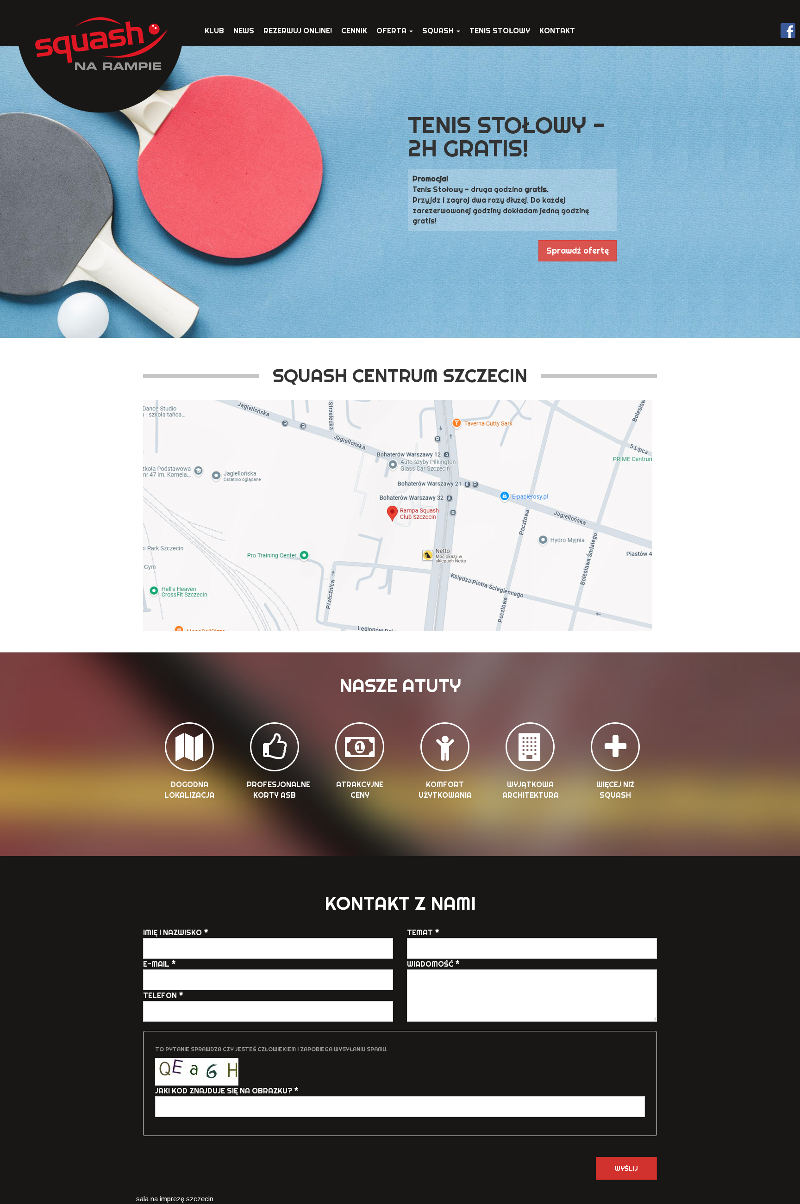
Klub (214, 30)
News (243, 30)
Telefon (163, 995)
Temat (423, 932)
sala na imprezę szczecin (174, 1199)
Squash (439, 30)
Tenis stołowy (499, 30)
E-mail (159, 963)
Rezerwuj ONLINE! (297, 30)
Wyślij (626, 1168)
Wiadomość (433, 963)
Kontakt (557, 30)
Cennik (354, 30)
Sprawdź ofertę (577, 250)
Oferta (392, 30)
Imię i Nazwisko (175, 932)
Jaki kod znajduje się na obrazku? (227, 1090)
